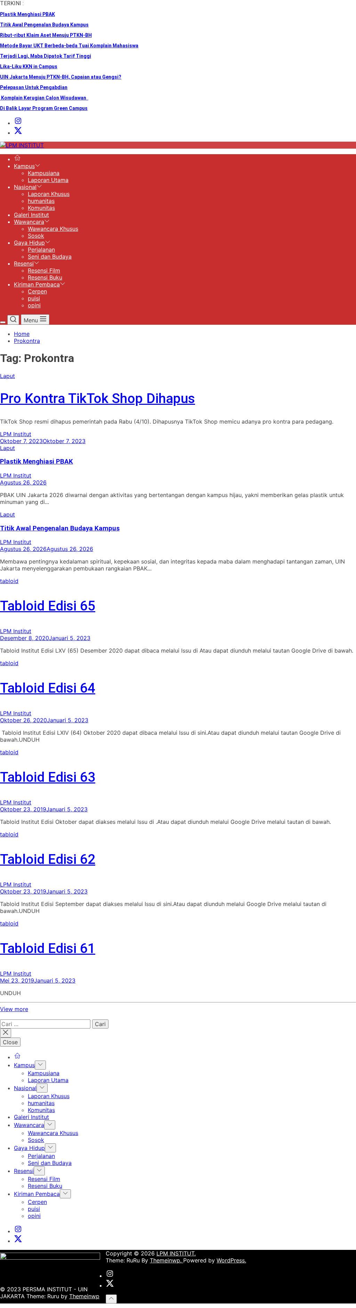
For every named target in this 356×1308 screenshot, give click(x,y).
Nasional (25, 186)
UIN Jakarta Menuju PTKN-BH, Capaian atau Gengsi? (60, 77)
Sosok (36, 235)
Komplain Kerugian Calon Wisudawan (44, 98)
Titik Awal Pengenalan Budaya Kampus (44, 24)
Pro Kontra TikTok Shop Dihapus (97, 399)
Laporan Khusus (49, 193)
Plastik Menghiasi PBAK (27, 14)
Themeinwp (84, 1296)
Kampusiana (43, 173)
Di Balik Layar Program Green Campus (44, 108)
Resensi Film (44, 270)
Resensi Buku (45, 277)
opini (34, 305)
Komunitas (41, 207)
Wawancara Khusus (53, 228)
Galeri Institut (31, 214)
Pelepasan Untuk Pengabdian (33, 87)
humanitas (41, 200)
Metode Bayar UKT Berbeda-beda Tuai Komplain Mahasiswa (69, 45)
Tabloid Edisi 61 (47, 948)
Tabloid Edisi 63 (47, 777)
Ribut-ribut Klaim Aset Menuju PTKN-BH (46, 35)
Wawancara (29, 221)
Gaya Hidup (29, 242)
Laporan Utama (48, 179)
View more (14, 1009)
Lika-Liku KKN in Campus (28, 66)
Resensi (24, 263)
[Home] (17, 159)
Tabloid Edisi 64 (47, 688)
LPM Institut (15, 434)
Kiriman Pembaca (37, 284)
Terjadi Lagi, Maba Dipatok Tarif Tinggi (45, 56)
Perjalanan (41, 249)
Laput (7, 375)
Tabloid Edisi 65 (47, 606)
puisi (34, 298)
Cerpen (37, 291)
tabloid (9, 580)
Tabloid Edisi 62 (47, 859)
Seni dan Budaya (50, 256)
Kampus (24, 166)
